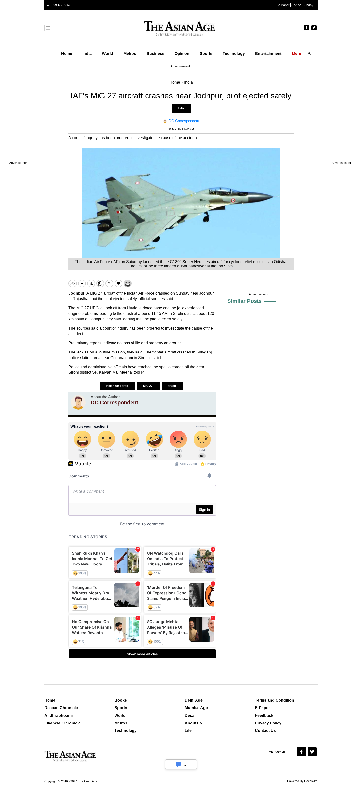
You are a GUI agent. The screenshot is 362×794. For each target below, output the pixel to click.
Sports (206, 54)
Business (155, 54)
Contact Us (265, 730)
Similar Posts (244, 301)
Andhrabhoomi (58, 715)
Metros (129, 54)
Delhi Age (194, 700)
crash (172, 386)
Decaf (190, 715)
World (107, 54)
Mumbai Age (196, 708)
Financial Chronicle (62, 723)
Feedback (264, 715)
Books (121, 700)
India (87, 54)
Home (66, 54)
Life (188, 730)
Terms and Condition (274, 700)
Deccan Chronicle (61, 708)
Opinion (182, 54)
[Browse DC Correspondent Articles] (78, 402)
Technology (234, 54)
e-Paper (283, 5)
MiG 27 (148, 386)
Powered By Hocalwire (302, 781)
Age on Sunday (302, 5)
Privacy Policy (268, 723)
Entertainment (268, 54)
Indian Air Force (117, 386)
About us (193, 723)
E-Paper (262, 708)
